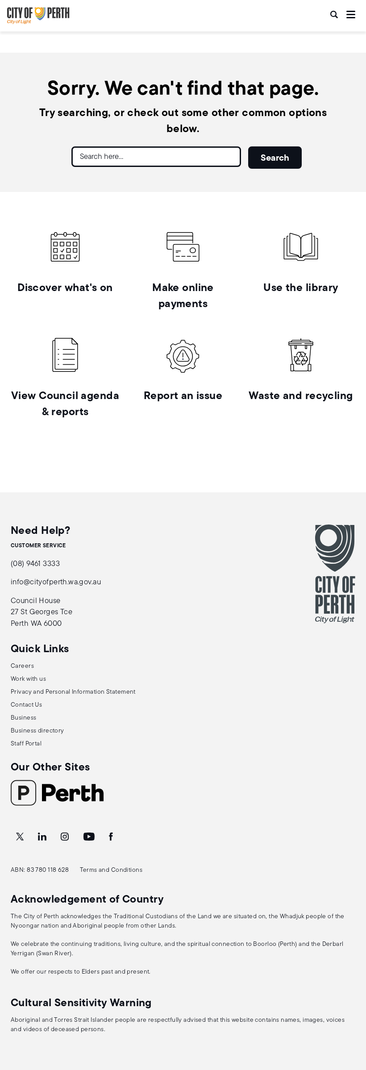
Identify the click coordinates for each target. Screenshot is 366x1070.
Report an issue (183, 396)
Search (334, 14)
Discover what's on (65, 288)
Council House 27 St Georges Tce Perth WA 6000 (41, 612)
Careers (22, 666)
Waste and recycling (301, 396)
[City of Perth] (335, 574)
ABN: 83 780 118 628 (40, 870)
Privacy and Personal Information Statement (73, 692)
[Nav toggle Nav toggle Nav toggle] (350, 14)
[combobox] (156, 160)
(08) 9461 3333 (35, 564)
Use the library (300, 288)
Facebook (112, 837)
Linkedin (43, 837)
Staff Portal (26, 744)
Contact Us (26, 705)
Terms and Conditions (111, 870)
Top (350, 1016)
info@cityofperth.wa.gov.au (56, 582)
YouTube (89, 837)
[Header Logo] (38, 22)
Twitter (20, 837)
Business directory (37, 731)
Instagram (65, 837)
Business (23, 718)
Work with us (28, 679)
